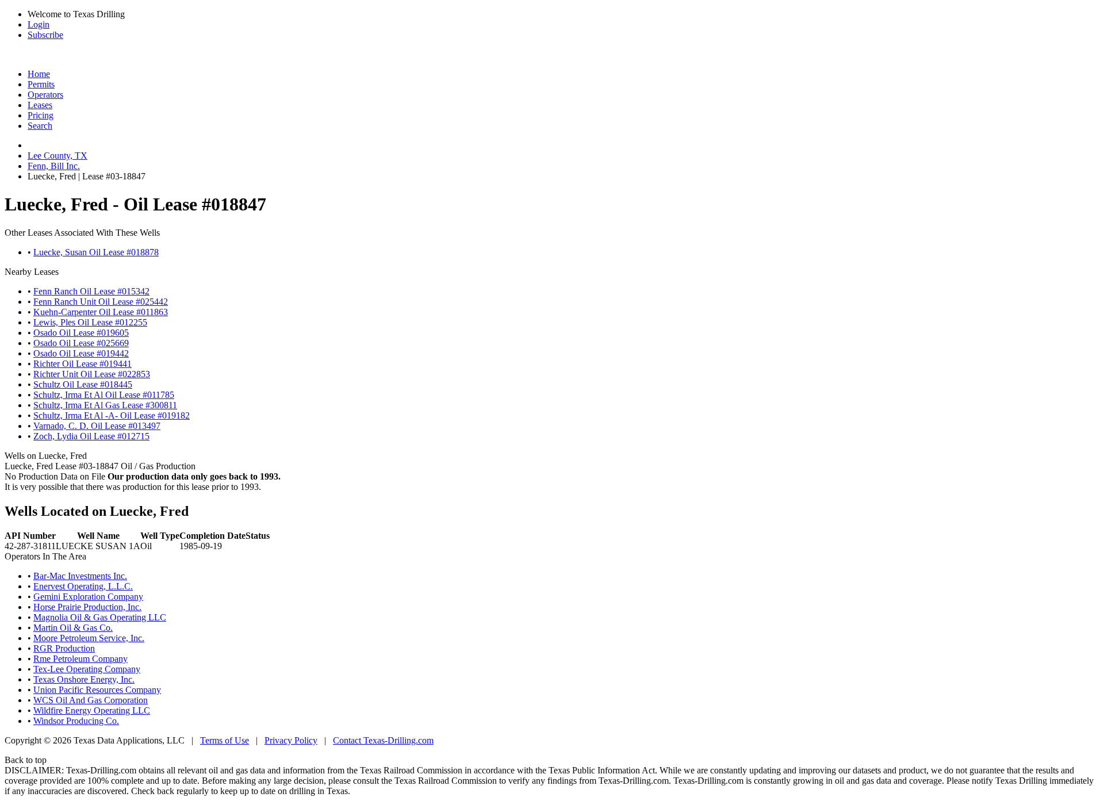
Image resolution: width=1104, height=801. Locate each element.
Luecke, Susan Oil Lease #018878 (96, 252)
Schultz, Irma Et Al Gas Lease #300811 (105, 405)
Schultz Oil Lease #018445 (82, 384)
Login (38, 24)
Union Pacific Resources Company (97, 690)
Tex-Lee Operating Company (86, 669)
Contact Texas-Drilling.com (383, 740)
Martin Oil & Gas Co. (73, 628)
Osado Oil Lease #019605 (81, 333)
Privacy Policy (290, 740)
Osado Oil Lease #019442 (81, 353)
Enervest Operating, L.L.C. (83, 586)
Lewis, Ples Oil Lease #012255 (90, 322)
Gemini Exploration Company (88, 596)
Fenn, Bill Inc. (54, 166)
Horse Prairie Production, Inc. (87, 607)
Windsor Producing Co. (76, 721)
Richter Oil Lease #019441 (82, 364)
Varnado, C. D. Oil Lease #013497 (96, 426)
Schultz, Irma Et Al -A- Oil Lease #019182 (111, 415)
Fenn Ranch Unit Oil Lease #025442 (100, 301)
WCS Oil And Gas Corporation (90, 700)
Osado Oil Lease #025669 (81, 343)
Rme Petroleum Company (80, 659)
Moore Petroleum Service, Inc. (88, 638)
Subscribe (45, 35)
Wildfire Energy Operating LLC (91, 710)
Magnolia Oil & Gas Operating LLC (99, 617)
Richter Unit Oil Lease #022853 (91, 374)
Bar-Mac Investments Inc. (80, 576)
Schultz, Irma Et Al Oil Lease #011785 (103, 395)
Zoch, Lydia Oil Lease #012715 (91, 436)
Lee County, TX (57, 155)
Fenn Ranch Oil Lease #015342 (91, 291)
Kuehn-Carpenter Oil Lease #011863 (100, 312)
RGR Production (64, 648)
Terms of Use (224, 740)
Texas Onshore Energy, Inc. (84, 679)
